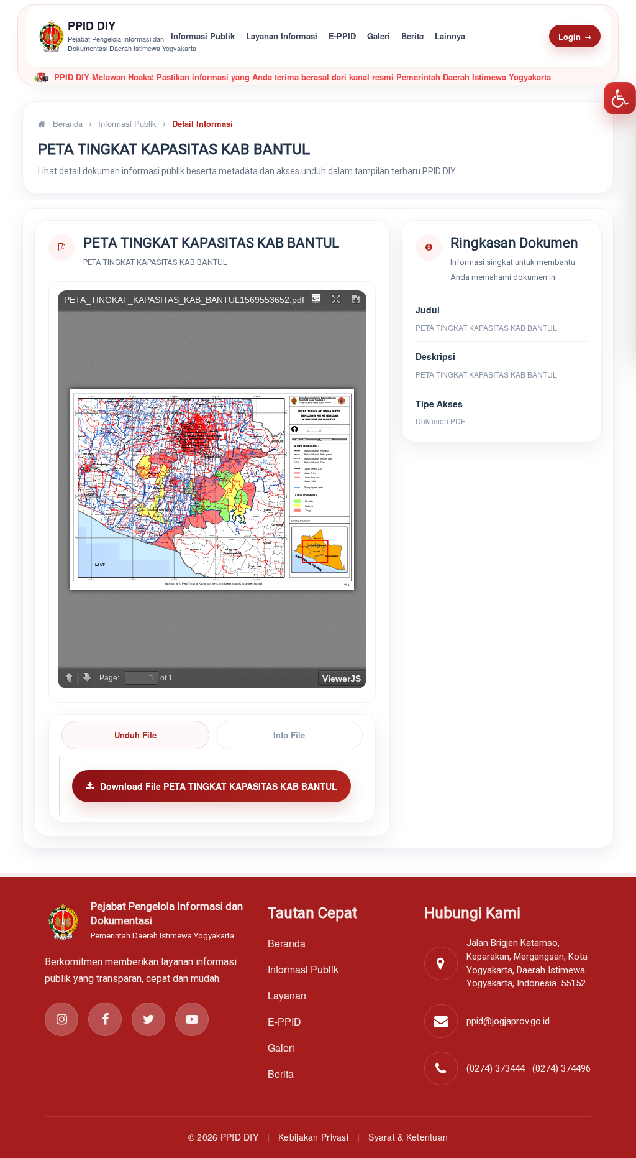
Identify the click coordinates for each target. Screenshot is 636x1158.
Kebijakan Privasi (313, 1137)
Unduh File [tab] (135, 735)
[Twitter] (148, 1019)
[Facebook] (105, 1019)
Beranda (66, 123)
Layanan (287, 995)
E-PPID (342, 36)
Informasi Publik (203, 36)
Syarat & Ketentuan (408, 1137)
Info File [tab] (289, 735)
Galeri (378, 36)
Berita (412, 36)
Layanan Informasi (281, 36)
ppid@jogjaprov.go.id (508, 1021)
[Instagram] (61, 1019)
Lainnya (450, 36)
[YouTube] (192, 1019)
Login (574, 36)
